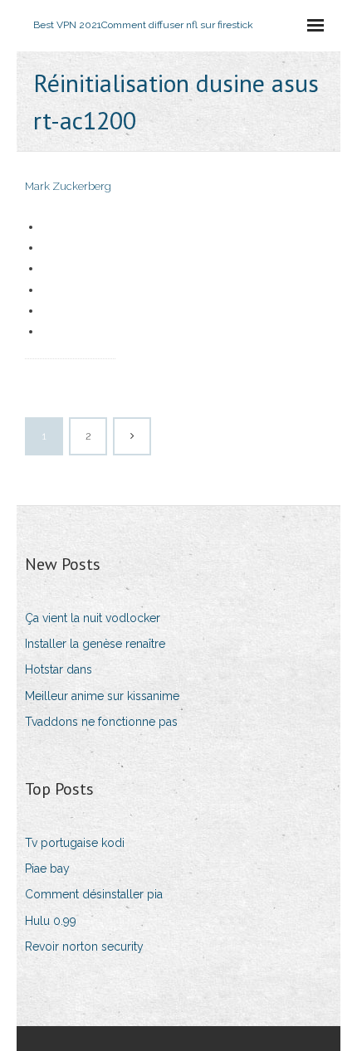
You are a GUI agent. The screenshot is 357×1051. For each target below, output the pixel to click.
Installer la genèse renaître (95, 643)
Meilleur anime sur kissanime (102, 696)
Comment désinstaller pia (94, 894)
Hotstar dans (58, 669)
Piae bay (47, 868)
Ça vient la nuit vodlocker (92, 618)
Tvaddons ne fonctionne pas (101, 721)
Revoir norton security (84, 946)
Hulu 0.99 (50, 920)
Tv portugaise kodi (75, 842)
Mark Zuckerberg (68, 186)
